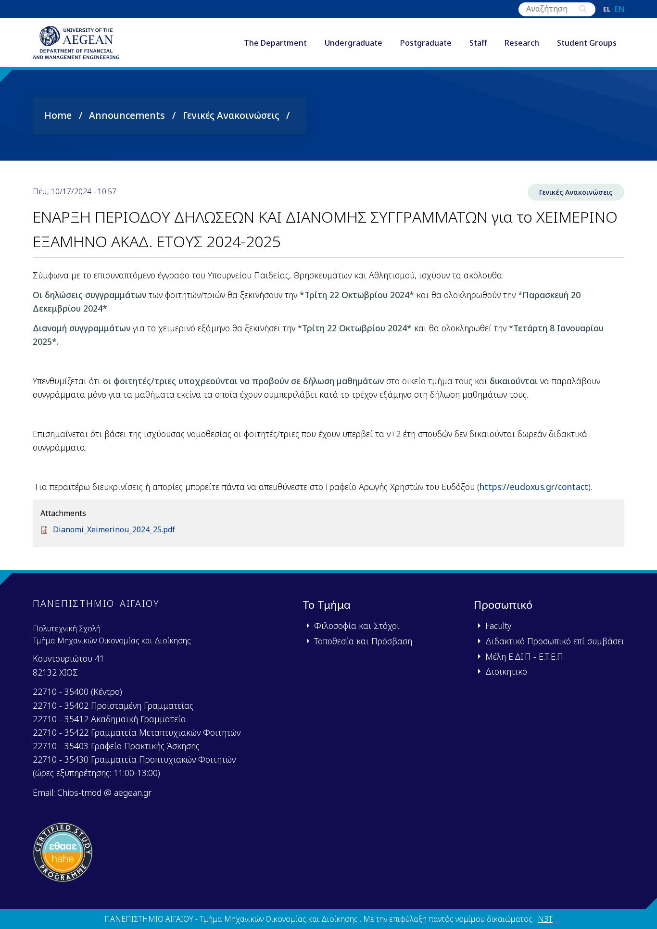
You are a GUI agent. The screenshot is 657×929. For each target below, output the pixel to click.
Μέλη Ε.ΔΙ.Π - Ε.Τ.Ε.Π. (525, 656)
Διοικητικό (506, 671)
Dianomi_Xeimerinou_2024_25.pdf (114, 529)
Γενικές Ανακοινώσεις (231, 115)
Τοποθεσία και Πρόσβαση (363, 641)
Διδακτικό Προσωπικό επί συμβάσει (554, 641)
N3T (545, 919)
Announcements (127, 115)
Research (522, 43)
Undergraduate (353, 43)
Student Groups (587, 43)
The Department (275, 43)
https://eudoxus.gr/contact (534, 486)
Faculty (498, 625)
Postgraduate (426, 43)
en (619, 9)
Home (58, 115)
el (607, 9)
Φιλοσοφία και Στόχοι (357, 625)
